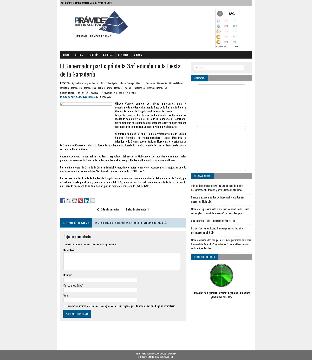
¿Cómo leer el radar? (221, 297)
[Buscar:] (219, 67)
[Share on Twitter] (68, 200)
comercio (150, 83)
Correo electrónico (72, 285)
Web (65, 296)
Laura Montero (105, 88)
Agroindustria (91, 83)
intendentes (90, 88)
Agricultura (77, 83)
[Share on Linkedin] (86, 200)
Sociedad (108, 55)
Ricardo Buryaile (68, 92)
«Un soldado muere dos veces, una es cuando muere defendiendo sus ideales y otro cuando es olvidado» (217, 188)
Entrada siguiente (136, 209)
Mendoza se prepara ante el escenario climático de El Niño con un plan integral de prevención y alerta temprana (220, 211)
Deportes (123, 55)
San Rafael (83, 92)
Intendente (76, 88)
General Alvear (176, 83)
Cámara (139, 83)
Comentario (69, 250)
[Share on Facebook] (62, 200)
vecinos (94, 92)
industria (64, 88)
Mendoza (118, 88)
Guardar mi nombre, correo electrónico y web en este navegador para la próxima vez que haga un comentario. (121, 306)
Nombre (67, 275)
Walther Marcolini (127, 92)
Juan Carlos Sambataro (86, 96)
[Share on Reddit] (74, 200)
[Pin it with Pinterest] (80, 200)
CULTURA (138, 55)
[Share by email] (92, 200)
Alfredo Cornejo (126, 83)
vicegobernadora (108, 92)
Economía (93, 55)
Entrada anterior (109, 209)
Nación (128, 88)
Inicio (66, 55)
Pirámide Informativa (157, 88)
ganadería (162, 83)
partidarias (139, 88)
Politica (78, 55)
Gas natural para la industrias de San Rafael (213, 221)
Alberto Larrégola (109, 83)
